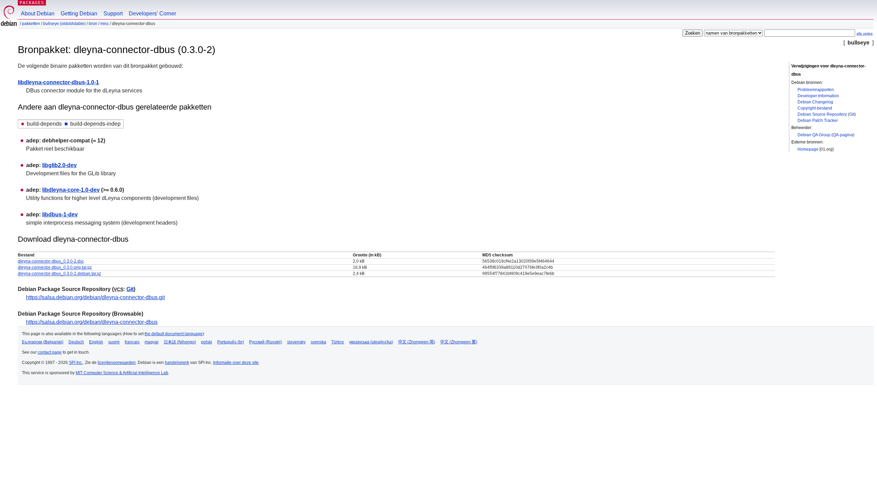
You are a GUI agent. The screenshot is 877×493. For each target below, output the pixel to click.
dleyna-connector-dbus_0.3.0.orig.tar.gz (55, 267)
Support (113, 13)
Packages (32, 2)
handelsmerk (177, 362)
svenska (318, 342)
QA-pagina (843, 134)
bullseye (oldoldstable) (64, 23)
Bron (93, 23)
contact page (50, 352)
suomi (114, 342)
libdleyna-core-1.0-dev (71, 190)
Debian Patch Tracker (818, 120)
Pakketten (31, 23)
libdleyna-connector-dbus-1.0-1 (58, 82)
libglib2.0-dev (59, 165)
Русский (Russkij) (265, 342)
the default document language (173, 333)
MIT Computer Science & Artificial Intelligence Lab (122, 372)
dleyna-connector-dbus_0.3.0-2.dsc (51, 261)
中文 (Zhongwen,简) (416, 342)
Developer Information (818, 95)
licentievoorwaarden (117, 362)
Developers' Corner (152, 13)
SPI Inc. (76, 362)
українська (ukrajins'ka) (371, 342)
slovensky (296, 342)
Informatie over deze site (236, 362)
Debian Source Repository (822, 114)
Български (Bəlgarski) (42, 342)
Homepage (808, 149)
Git (851, 114)
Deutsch (76, 342)
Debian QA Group (814, 134)
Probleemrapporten (816, 89)
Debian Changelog (815, 102)
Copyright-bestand (815, 108)
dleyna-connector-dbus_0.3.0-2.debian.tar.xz (59, 273)
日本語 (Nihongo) (180, 342)
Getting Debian (79, 13)
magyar (152, 342)
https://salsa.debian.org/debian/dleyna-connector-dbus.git (95, 297)
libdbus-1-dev (60, 214)
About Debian (37, 13)
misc (104, 23)
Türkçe (337, 342)
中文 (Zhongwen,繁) (458, 342)
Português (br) (230, 342)
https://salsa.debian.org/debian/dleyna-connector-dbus (92, 322)
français (132, 342)
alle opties (864, 33)
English (96, 342)
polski (206, 342)
